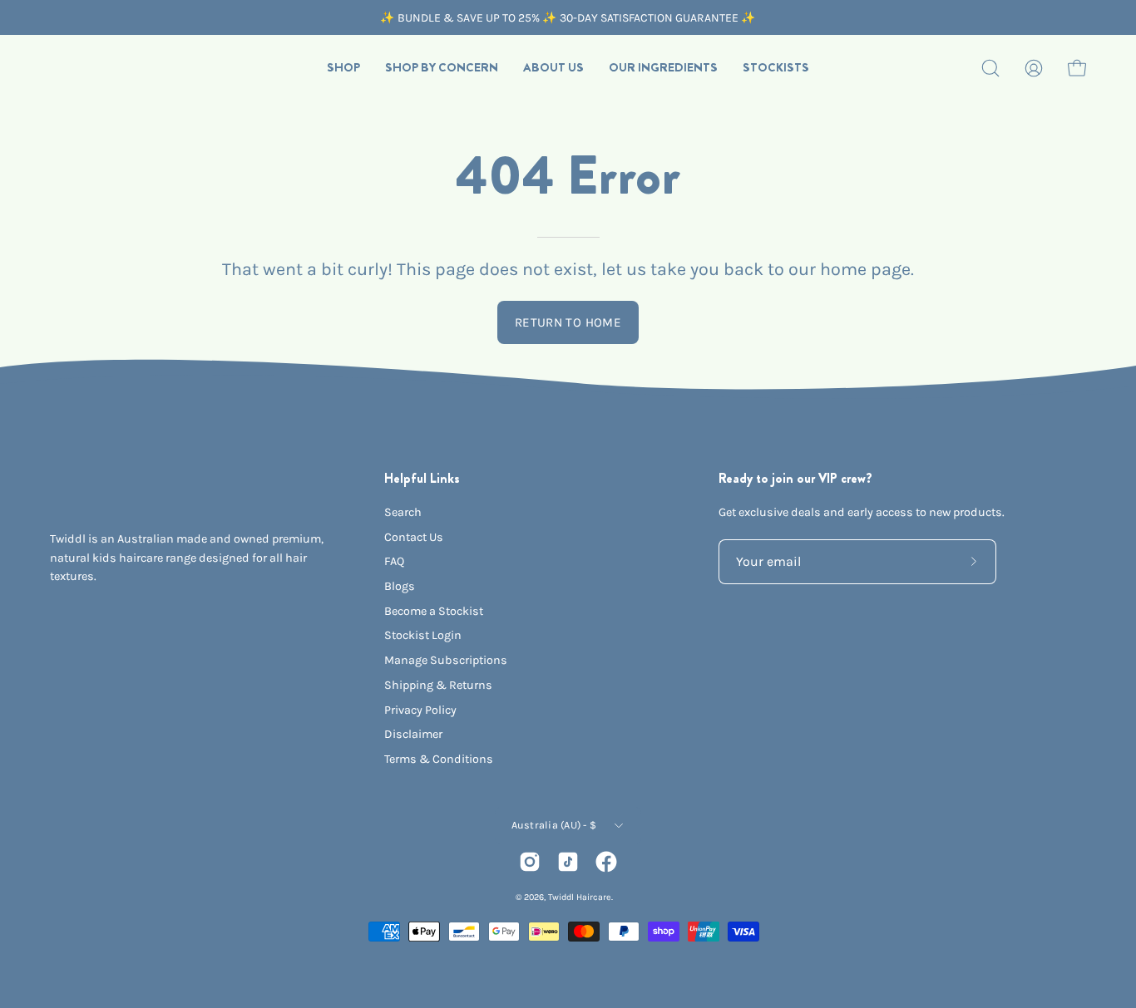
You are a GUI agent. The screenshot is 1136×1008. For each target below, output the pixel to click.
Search (403, 512)
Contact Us (413, 537)
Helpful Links (422, 478)
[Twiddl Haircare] (95, 67)
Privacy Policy (420, 710)
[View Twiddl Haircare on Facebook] (606, 861)
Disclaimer (413, 734)
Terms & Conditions (438, 759)
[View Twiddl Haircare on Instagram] (529, 861)
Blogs (399, 586)
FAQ (394, 561)
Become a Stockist (433, 611)
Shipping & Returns (438, 685)
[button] (343, 68)
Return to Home (568, 322)
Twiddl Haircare (579, 897)
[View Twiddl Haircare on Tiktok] (568, 861)
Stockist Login (423, 635)
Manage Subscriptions (445, 660)
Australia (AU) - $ (554, 825)
